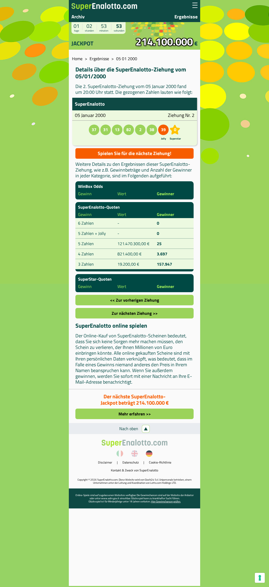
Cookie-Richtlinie (160, 462)
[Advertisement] (134, 549)
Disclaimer (105, 462)
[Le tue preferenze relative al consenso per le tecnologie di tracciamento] (260, 578)
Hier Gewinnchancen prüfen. (166, 501)
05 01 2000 (126, 58)
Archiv (78, 16)
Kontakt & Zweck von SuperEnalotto (134, 470)
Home (77, 58)
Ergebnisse (186, 16)
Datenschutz (130, 462)
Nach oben (129, 428)
